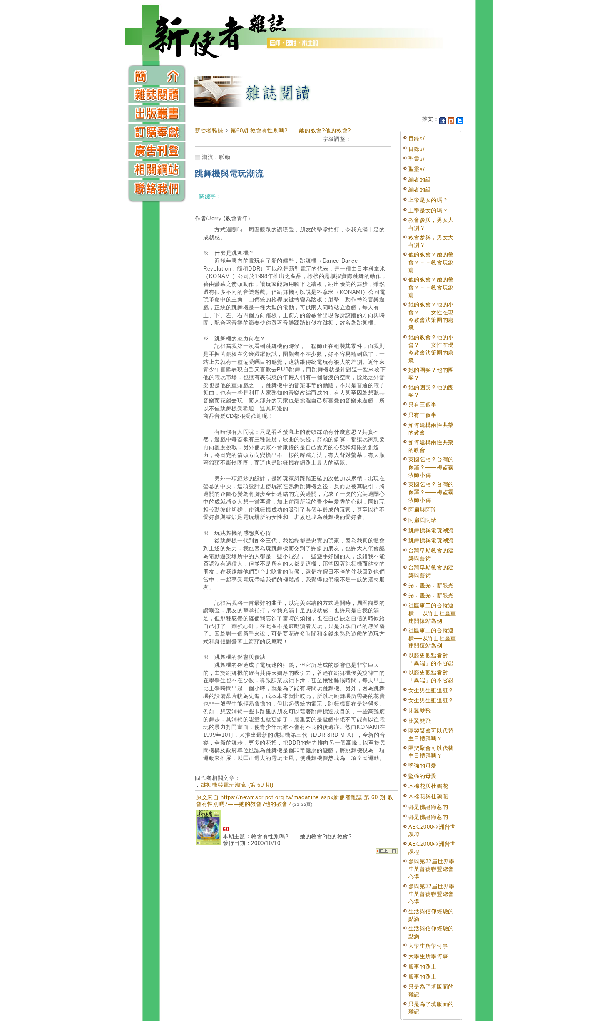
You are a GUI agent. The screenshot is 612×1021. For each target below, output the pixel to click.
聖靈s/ (416, 159)
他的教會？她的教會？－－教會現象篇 (431, 262)
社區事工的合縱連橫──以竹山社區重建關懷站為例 (432, 613)
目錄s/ (416, 138)
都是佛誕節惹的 (428, 807)
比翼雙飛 (419, 711)
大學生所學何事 (428, 946)
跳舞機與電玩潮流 (431, 530)
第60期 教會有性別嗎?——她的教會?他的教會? (291, 130)
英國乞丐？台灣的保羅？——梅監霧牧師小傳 (431, 467)
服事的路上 (422, 967)
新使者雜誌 (209, 130)
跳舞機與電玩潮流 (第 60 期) (237, 785)
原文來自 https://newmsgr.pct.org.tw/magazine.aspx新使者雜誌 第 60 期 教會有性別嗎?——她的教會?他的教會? (294, 800)
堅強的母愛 (422, 766)
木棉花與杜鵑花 (428, 786)
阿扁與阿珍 (422, 510)
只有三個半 (422, 405)
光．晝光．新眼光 (431, 585)
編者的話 (419, 179)
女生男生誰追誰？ (431, 690)
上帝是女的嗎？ (431, 200)
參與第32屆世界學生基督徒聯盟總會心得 (431, 869)
